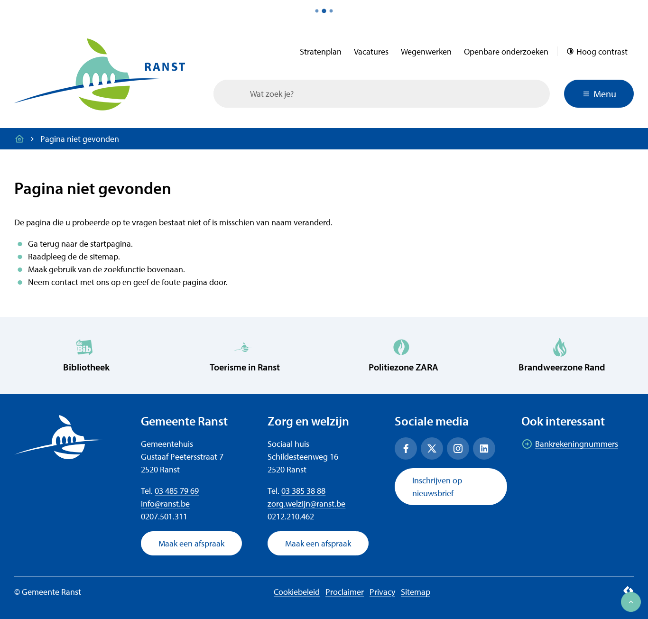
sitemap (104, 256)
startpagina (110, 243)
